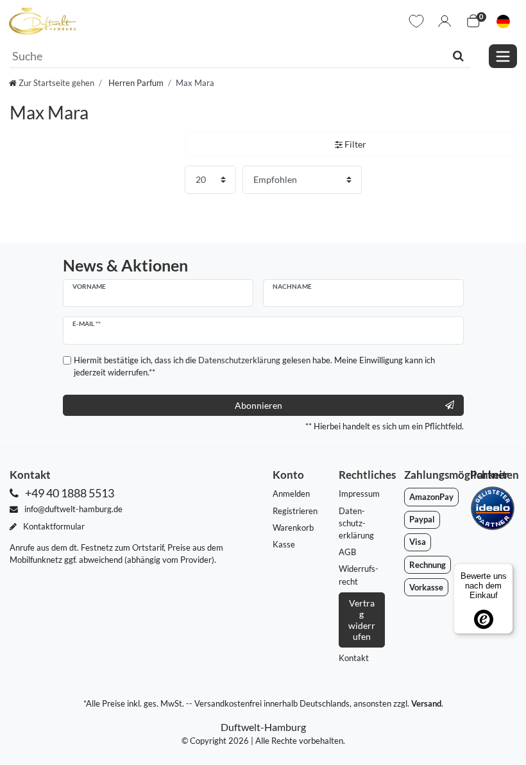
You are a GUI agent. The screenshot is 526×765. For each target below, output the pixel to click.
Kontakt (354, 658)
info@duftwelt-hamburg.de (72, 509)
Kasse (284, 544)
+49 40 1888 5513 (68, 493)
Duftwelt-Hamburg (263, 727)
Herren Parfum (135, 83)
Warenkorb (293, 527)
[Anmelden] (444, 21)
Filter (354, 144)
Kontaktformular (53, 526)
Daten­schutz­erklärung (356, 523)
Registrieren (295, 511)
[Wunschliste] (416, 21)
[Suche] (458, 55)
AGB (347, 552)
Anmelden (291, 493)
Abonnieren (258, 405)
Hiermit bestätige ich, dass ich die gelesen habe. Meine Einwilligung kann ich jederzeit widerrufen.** (254, 366)
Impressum (359, 493)
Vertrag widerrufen (361, 619)
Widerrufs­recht (358, 574)
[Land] (503, 21)
